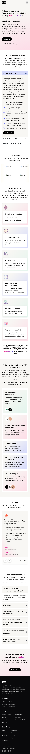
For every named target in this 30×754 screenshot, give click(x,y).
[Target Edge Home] (4, 682)
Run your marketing (7, 701)
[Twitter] (5, 751)
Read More (8, 132)
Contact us (14, 738)
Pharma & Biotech (6, 714)
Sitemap (13, 748)
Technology (18, 717)
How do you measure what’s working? (13, 632)
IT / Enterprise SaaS (20, 720)
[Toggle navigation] (27, 2)
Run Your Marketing (9, 73)
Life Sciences (5, 720)
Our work (4, 738)
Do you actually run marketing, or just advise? (13, 590)
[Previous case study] (5, 560)
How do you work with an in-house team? (13, 612)
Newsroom (14, 733)
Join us (13, 735)
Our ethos (4, 735)
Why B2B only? (8, 605)
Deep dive (14, 730)
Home (3, 730)
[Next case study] (9, 560)
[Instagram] (8, 751)
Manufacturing (18, 714)
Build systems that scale (8, 704)
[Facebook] (10, 751)
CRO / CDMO (5, 717)
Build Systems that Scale (11, 139)
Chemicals (4, 722)
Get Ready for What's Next (12, 143)
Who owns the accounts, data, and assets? (12, 640)
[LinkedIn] (2, 751)
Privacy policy (6, 748)
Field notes (5, 740)
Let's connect (8, 352)
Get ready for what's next (8, 706)
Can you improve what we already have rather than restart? (12, 622)
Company (4, 733)
